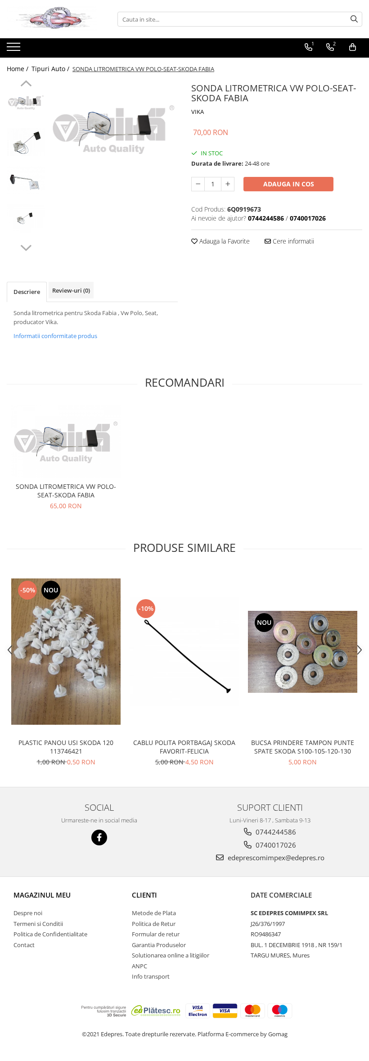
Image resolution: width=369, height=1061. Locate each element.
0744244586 (275, 831)
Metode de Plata (154, 913)
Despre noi (28, 913)
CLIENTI (144, 894)
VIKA (197, 112)
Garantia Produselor (159, 945)
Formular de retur (156, 934)
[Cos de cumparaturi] (352, 47)
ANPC (139, 966)
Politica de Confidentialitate (50, 934)
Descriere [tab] (27, 292)
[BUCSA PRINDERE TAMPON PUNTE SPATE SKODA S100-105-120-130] (302, 652)
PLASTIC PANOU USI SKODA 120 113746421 (65, 746)
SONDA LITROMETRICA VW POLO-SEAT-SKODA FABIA (66, 490)
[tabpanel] (114, 128)
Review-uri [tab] (71, 290)
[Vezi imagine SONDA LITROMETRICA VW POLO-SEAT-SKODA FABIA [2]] (26, 180)
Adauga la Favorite (224, 241)
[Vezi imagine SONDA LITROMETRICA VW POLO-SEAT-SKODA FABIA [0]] (26, 102)
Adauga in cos (288, 184)
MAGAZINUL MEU (42, 894)
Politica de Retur (154, 924)
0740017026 (275, 844)
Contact (24, 945)
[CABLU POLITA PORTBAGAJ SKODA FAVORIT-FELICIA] (184, 651)
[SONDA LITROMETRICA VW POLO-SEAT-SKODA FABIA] (114, 128)
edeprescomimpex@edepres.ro (275, 857)
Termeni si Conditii (38, 924)
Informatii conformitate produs (55, 336)
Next (26, 246)
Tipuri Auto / (51, 68)
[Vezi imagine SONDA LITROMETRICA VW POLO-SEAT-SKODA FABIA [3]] (26, 218)
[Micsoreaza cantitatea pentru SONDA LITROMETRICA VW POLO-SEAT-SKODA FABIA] (198, 184)
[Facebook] (99, 837)
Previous (26, 84)
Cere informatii (292, 241)
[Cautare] (354, 19)
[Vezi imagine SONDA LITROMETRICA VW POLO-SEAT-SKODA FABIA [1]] (26, 142)
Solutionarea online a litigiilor (170, 955)
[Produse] (14, 49)
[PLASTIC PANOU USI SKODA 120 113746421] (66, 651)
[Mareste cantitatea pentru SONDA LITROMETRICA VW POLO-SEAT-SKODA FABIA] (227, 184)
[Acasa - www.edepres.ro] (52, 19)
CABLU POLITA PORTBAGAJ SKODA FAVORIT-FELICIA (184, 746)
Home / (18, 68)
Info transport (151, 976)
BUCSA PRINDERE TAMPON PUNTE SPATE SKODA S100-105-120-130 (302, 746)
